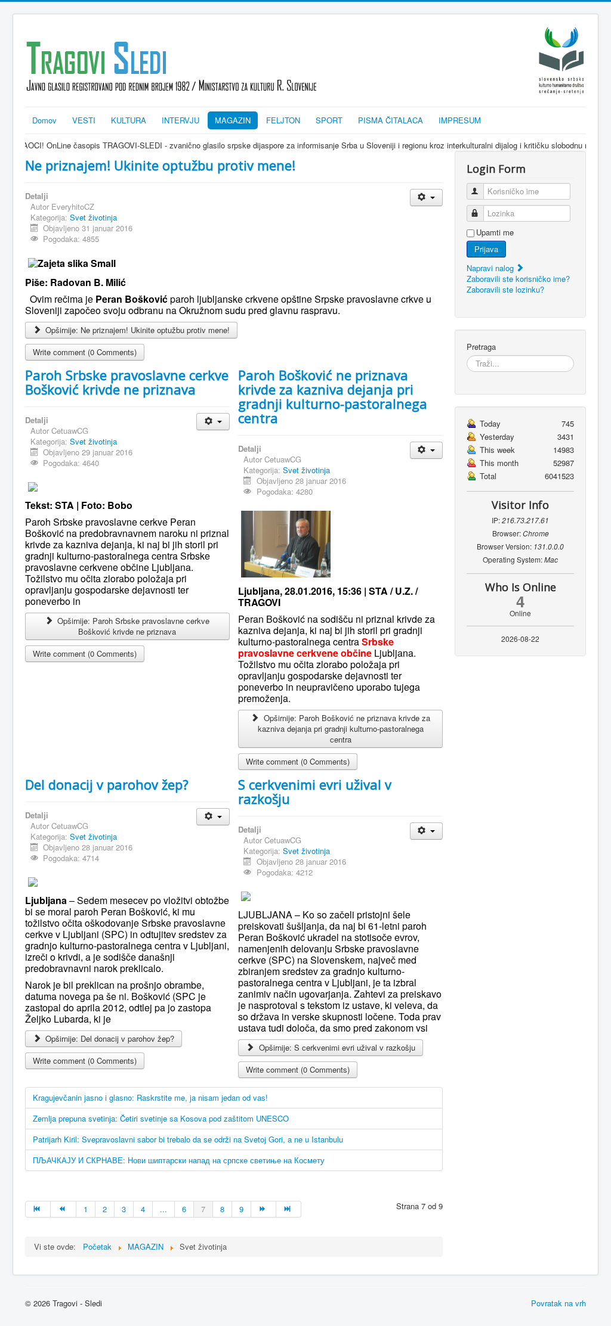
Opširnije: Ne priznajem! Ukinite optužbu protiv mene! (136, 330)
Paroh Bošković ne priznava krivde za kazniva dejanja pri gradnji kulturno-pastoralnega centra (332, 396)
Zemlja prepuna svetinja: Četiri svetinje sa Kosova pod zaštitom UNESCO (161, 1118)
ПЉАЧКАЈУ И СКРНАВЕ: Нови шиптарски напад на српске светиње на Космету (179, 1160)
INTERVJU (180, 120)
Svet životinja (93, 217)
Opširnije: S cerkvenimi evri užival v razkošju (336, 1047)
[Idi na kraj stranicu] (288, 1209)
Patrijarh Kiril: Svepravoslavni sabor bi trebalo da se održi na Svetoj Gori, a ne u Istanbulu (188, 1139)
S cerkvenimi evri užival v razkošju (314, 791)
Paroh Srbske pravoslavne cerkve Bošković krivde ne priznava (127, 382)
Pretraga (481, 346)
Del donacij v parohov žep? (107, 784)
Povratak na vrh (558, 1303)
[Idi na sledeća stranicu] (263, 1209)
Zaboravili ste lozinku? (505, 289)
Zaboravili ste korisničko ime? (518, 278)
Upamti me (495, 232)
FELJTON (283, 120)
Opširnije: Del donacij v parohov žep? (108, 1038)
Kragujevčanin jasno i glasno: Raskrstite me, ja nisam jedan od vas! (150, 1097)
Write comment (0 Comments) (85, 352)
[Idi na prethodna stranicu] (63, 1209)
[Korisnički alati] (426, 197)
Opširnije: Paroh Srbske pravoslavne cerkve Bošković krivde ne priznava (132, 626)
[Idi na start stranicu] (38, 1209)
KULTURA (128, 120)
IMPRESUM (460, 120)
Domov (44, 120)
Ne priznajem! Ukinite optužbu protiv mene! (160, 165)
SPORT (329, 120)
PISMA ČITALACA (390, 120)
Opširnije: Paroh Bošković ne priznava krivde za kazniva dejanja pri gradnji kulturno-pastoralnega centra (344, 728)
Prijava (486, 248)
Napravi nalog (491, 268)
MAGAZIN (233, 120)
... (163, 1209)
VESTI (83, 120)
